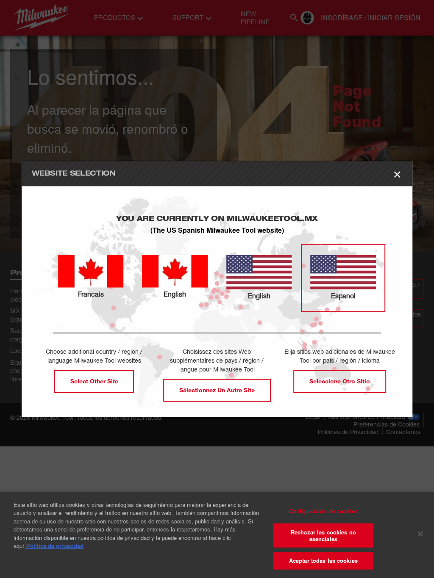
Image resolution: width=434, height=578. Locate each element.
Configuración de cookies (323, 511)
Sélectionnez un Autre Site (217, 390)
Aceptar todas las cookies (323, 560)
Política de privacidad (54, 546)
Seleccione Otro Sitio (339, 381)
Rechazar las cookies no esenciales (323, 535)
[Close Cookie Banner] (420, 534)
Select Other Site (94, 381)
